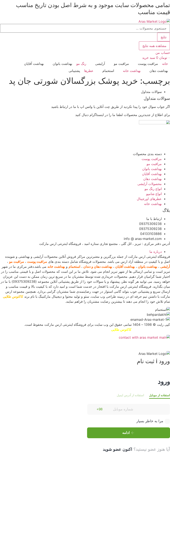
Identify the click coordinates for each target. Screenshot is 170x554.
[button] (145, 63)
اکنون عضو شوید (117, 449)
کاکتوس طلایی (13, 296)
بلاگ (166, 210)
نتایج (163, 37)
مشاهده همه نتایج (154, 46)
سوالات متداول (157, 98)
